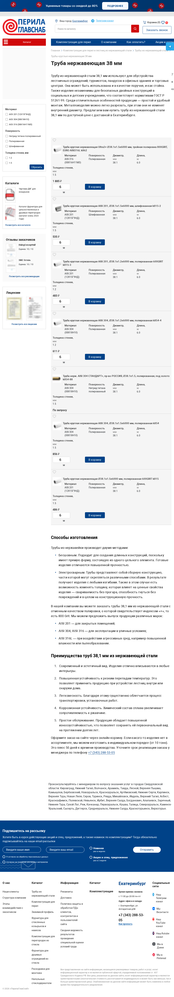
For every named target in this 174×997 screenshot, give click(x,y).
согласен (12, 857)
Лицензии (13, 292)
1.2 (10, 158)
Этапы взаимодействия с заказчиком (13, 907)
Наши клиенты (11, 891)
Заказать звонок (157, 30)
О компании (108, 42)
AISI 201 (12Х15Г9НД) (20, 114)
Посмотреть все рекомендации (24, 276)
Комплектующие (101, 891)
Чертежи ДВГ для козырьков (27, 190)
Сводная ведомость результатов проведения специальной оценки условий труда (72, 938)
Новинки (99, 850)
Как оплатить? (136, 42)
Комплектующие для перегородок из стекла (43, 940)
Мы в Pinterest (161, 956)
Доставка (66, 897)
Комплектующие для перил (73, 42)
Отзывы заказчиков (20, 239)
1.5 (10, 163)
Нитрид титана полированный (25, 136)
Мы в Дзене (160, 946)
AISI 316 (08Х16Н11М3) (20, 124)
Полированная (16, 141)
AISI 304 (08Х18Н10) (19, 119)
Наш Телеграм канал (161, 898)
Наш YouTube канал (160, 923)
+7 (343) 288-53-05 (101, 752)
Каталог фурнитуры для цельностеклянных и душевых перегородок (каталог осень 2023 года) (30, 212)
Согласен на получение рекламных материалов (27, 862)
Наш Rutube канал (162, 935)
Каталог (95, 883)
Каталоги (12, 183)
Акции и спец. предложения (110, 859)
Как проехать (125, 924)
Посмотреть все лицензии (24, 324)
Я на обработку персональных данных (27, 857)
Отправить (147, 849)
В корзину (95, 187)
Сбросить (36, 167)
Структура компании (14, 897)
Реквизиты (66, 891)
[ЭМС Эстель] (24, 266)
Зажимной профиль (43, 912)
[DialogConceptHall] (24, 250)
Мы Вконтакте (162, 910)
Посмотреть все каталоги (17, 225)
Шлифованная (16, 146)
